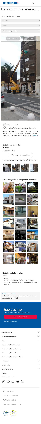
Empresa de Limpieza (8, 341)
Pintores (4, 350)
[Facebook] (8, 381)
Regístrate (5, 365)
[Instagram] (3, 381)
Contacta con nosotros (8, 377)
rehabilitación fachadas (19, 280)
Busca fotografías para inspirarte (10, 16)
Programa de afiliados (8, 375)
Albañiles (4, 354)
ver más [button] (35, 135)
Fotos (3, 347)
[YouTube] (18, 381)
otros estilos (28, 282)
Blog (3, 343)
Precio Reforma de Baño (9, 334)
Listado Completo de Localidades (12, 357)
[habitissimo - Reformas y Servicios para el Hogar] (8, 3)
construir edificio (17, 282)
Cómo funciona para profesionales (12, 367)
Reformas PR (12, 125)
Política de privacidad (10, 396)
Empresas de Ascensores (9, 339)
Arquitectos (5, 356)
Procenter (4, 349)
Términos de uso (8, 391)
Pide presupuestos (20, 421)
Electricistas (5, 352)
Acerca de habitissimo (8, 371)
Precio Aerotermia (7, 336)
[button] (20, 332)
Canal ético (5, 373)
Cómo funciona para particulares (11, 363)
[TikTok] (22, 381)
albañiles (7, 280)
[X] (13, 381)
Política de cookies (9, 400)
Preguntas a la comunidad (9, 345)
